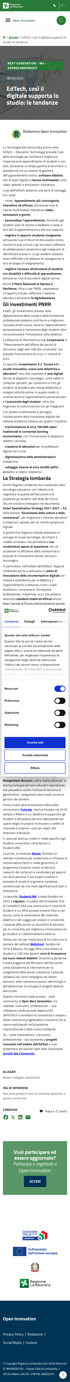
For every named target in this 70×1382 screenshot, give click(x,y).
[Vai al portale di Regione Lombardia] (13, 6)
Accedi (35, 1181)
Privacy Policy (13, 1334)
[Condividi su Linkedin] (20, 1117)
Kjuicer (36, 853)
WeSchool (37, 944)
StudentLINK (27, 896)
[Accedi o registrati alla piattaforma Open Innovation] (55, 5)
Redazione (35, 1334)
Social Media (12, 1342)
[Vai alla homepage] (4, 37)
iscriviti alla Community (19, 1053)
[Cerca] (61, 20)
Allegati (9, 1071)
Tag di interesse (15, 1088)
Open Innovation (24, 20)
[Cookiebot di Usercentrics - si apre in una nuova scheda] (49, 610)
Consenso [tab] (11, 621)
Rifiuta (35, 768)
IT (62, 5)
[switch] (60, 701)
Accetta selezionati (35, 755)
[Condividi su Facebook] (6, 1117)
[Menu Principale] (8, 20)
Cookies (31, 1342)
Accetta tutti (35, 742)
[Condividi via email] (28, 1117)
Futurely (26, 809)
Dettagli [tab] (29, 621)
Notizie (13, 37)
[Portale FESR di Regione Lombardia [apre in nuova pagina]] (35, 1235)
